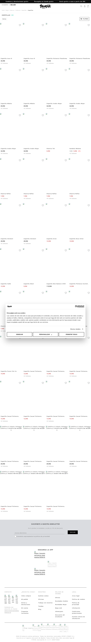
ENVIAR (73, 532)
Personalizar (44, 334)
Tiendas (41, 606)
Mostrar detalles (75, 329)
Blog (39, 609)
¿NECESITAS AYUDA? (28, 592)
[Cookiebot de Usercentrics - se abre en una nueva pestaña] (76, 306)
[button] (82, 19)
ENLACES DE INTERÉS (59, 593)
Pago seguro (28, 628)
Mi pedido (24, 599)
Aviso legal (76, 596)
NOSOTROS (42, 592)
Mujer (13, 5)
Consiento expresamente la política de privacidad (33, 536)
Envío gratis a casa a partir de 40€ (72, 1)
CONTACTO (8, 592)
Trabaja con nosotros (45, 603)
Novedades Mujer (61, 604)
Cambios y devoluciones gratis (17, 1)
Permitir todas (71, 334)
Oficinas (41, 599)
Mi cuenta (24, 608)
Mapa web (58, 608)
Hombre (5, 5)
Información (76, 608)
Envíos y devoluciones (25, 603)
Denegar (19, 334)
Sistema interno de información (78, 617)
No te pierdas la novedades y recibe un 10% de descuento (45, 528)
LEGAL (74, 592)
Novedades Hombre (61, 601)
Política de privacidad (75, 603)
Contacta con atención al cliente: (11, 608)
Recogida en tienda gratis (43, 1)
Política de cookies (78, 599)
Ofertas (57, 597)
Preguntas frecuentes (25, 612)
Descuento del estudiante (60, 616)
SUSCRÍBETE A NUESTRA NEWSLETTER (45, 524)
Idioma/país (59, 611)
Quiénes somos (43, 596)
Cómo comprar (26, 596)
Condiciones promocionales (77, 612)
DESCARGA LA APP (45, 550)
